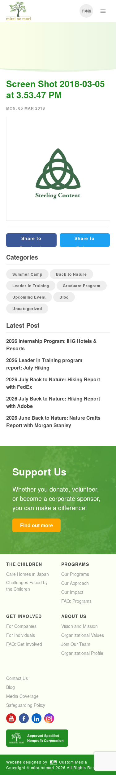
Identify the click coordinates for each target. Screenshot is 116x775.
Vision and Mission (79, 626)
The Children (24, 564)
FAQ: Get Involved (24, 644)
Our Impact (72, 592)
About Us (73, 616)
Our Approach (75, 583)
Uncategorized (27, 308)
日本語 (86, 11)
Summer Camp (27, 274)
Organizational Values (82, 635)
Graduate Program (82, 285)
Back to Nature (71, 274)
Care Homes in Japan (27, 574)
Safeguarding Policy (25, 705)
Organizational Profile (82, 653)
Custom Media (73, 761)
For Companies (21, 626)
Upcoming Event (29, 297)
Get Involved (24, 616)
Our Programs (75, 574)
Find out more (36, 525)
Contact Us (17, 678)
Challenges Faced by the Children (27, 585)
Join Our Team (75, 644)
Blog (64, 297)
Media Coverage (22, 696)
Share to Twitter (85, 241)
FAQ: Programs (76, 601)
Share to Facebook (31, 241)
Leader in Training (30, 285)
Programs (75, 564)
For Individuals (20, 635)
